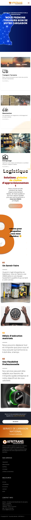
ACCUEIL (4, 482)
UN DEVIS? (15, 421)
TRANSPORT (5, 462)
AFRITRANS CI (21, 516)
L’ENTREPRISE (5, 484)
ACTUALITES (5, 486)
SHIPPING (4, 467)
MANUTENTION (5, 464)
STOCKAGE (4, 469)
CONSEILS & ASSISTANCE (8, 471)
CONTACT (4, 489)
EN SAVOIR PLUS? (15, 206)
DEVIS (3, 491)
